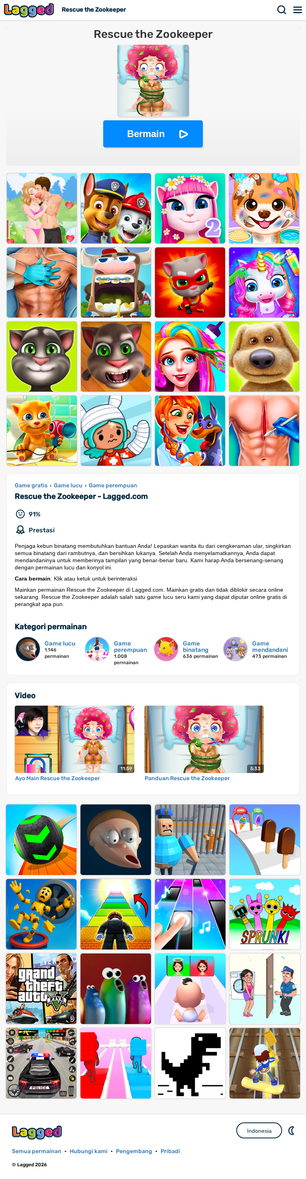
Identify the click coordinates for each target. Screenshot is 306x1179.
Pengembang (134, 1151)
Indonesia (259, 1131)
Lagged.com (38, 1132)
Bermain (146, 133)
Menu (298, 10)
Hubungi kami (89, 1151)
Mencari (282, 10)
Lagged (30, 10)
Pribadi (170, 1151)
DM (292, 1130)
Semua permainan (36, 1151)
